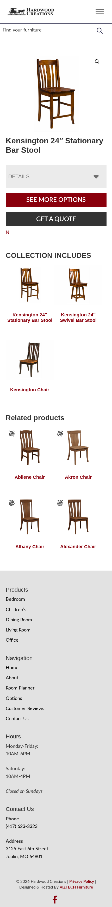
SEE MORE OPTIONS (56, 200)
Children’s (16, 610)
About (12, 678)
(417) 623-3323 (22, 826)
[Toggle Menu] (100, 11)
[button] (97, 61)
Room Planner (20, 688)
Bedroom (15, 599)
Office (12, 640)
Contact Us (17, 719)
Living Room (18, 630)
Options (14, 698)
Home (12, 668)
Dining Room (19, 620)
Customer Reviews (25, 708)
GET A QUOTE (56, 219)
